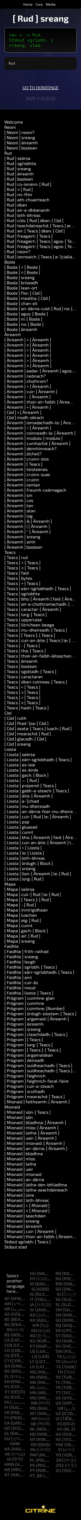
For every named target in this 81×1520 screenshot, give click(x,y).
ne (34, 1423)
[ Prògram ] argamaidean (28, 1055)
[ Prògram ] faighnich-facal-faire (36, 1080)
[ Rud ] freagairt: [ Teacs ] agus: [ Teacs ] (42, 241)
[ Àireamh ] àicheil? (23, 453)
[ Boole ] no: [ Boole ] (24, 324)
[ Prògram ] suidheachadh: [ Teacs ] (38, 1065)
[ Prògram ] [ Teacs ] (23, 1039)
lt (32, 1361)
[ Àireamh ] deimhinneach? (30, 448)
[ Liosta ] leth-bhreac (24, 858)
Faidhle (11, 946)
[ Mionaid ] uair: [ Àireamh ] (30, 1137)
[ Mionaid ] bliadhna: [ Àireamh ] (35, 1122)
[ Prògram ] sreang (22, 1029)
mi (32, 1377)
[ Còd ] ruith (15, 718)
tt (58, 1392)
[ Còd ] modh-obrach (24, 417)
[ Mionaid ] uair (18, 1169)
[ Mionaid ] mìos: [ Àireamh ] (31, 1127)
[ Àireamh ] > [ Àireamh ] (27, 339)
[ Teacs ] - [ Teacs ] (22, 645)
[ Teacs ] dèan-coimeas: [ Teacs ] (35, 681)
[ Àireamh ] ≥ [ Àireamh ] (27, 344)
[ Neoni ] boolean (20, 147)
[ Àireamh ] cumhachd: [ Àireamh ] (37, 443)
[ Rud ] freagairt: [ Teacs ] (28, 235)
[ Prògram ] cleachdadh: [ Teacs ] (36, 1034)
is (32, 1294)
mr (34, 1403)
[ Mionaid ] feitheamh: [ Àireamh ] (37, 1101)
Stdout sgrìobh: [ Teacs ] (27, 1241)
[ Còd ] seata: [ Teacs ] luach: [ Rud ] (38, 728)
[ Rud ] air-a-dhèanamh (27, 210)
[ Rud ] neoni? (17, 251)
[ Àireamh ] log (18, 515)
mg (33, 1371)
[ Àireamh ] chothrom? (26, 381)
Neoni (10, 127)
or (34, 1444)
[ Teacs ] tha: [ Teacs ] (25, 650)
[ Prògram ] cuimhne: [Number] (34, 1008)
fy (6, 1417)
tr (58, 1387)
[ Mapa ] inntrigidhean (26, 909)
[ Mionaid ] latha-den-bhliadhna (35, 1184)
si (59, 1294)
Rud (8, 153)
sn (58, 1314)
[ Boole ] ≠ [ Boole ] (22, 272)
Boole (9, 261)
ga (7, 1422)
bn (10, 1329)
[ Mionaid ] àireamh (23, 1226)
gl (7, 1433)
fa (6, 1402)
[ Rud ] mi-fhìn (18, 194)
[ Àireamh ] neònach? (25, 375)
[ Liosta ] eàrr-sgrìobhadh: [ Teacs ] (38, 759)
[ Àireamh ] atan (20, 510)
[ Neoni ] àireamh (21, 142)
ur (60, 1408)
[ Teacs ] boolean (20, 666)
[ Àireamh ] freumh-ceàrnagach (35, 489)
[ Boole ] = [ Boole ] (22, 267)
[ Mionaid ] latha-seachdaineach (36, 1189)
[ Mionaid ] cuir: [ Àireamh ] (30, 1231)
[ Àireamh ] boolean (23, 547)
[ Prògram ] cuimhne (24, 1003)
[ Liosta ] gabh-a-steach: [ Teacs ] (36, 790)
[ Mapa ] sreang (19, 940)
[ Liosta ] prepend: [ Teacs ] (30, 785)
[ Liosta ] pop (16, 821)
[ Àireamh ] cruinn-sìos (26, 458)
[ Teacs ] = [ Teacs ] (22, 562)
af (7, 1298)
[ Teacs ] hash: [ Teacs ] (26, 707)
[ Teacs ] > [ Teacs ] (22, 697)
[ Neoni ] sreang (19, 137)
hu (33, 1273)
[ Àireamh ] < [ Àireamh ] (27, 350)
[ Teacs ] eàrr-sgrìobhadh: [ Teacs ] (37, 588)
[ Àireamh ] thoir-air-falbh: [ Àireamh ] (41, 401)
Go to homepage (40, 88)
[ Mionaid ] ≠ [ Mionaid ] (27, 1210)
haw (15, 1443)
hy (32, 1278)
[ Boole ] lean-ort (20, 287)
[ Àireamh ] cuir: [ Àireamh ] (30, 391)
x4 (59, 1428)
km (35, 1325)
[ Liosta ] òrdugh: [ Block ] (28, 863)
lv (32, 1366)
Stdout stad (15, 1246)
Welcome (13, 121)
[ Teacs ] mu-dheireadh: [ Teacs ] (35, 629)
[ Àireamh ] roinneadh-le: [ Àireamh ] (40, 432)
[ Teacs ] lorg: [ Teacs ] (25, 614)
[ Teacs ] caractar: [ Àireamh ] (32, 609)
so (58, 1320)
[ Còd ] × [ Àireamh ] (22, 412)
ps (32, 1465)
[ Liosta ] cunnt (18, 832)
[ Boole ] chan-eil (20, 303)
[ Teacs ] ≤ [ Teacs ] (22, 692)
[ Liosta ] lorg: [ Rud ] (24, 878)
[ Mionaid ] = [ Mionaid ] (27, 1205)
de (7, 1371)
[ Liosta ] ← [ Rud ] (21, 780)
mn (33, 1392)
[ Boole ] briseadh (21, 282)
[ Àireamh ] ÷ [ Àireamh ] (27, 427)
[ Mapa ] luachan (20, 915)
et (7, 1391)
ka (32, 1314)
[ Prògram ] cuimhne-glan (29, 998)
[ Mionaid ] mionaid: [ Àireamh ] (34, 1143)
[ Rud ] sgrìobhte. (20, 163)
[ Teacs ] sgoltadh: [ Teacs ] (30, 671)
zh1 (60, 1460)
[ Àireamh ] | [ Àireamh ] (27, 526)
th (60, 1371)
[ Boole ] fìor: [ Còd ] (23, 292)
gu (7, 1438)
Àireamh (12, 334)
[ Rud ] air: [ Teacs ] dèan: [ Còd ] (34, 230)
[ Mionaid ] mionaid (22, 1174)
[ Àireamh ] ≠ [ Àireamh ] (27, 365)
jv (32, 1309)
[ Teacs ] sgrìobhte (22, 593)
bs (7, 1334)
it (32, 1299)
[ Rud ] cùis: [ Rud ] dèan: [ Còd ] (34, 220)
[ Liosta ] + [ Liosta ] (23, 847)
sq (58, 1325)
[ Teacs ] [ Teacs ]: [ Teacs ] (29, 635)
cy (6, 1360)
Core (39, 4)
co (7, 1350)
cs (7, 1355)
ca (7, 1339)
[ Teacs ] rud (16, 557)
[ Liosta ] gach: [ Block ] (26, 775)
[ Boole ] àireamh (20, 329)
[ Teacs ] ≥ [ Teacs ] (22, 702)
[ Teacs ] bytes (18, 578)
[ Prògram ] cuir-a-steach (29, 1086)
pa (33, 1449)
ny (32, 1439)
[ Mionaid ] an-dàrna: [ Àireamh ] (35, 1148)
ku (33, 1340)
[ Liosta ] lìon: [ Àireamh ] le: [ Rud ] (37, 873)
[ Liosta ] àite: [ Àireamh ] (28, 795)
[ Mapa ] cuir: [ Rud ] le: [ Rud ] (32, 894)
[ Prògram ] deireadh (24, 1060)
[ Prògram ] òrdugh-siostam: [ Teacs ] (40, 1013)
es (7, 1386)
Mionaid (12, 1106)
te (58, 1361)
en (7, 1381)
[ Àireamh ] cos (18, 500)
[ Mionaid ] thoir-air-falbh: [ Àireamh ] (41, 1236)
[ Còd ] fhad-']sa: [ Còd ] (26, 723)
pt (32, 1470)
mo (33, 1397)
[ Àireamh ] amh (19, 541)
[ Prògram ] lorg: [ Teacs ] (28, 1044)
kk (32, 1320)
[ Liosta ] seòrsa (19, 754)
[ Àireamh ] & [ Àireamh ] (28, 521)
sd (58, 1288)
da (7, 1365)
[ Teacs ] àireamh (21, 661)
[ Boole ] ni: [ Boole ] (23, 318)
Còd (7, 712)
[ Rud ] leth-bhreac (22, 215)
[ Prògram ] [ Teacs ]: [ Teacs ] (32, 1049)
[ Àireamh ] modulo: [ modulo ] (33, 438)
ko (32, 1335)
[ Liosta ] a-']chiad (21, 801)
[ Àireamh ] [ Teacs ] (23, 464)
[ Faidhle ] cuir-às (21, 982)
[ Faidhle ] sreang (21, 956)
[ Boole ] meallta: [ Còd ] (27, 298)
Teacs (10, 552)
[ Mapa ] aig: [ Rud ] (22, 920)
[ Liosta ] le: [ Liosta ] (24, 852)
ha (7, 1448)
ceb (8, 1345)
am (7, 1303)
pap (34, 1454)
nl (32, 1428)
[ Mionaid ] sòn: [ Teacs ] (27, 1112)
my (34, 1418)
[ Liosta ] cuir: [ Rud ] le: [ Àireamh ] (37, 816)
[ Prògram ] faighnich (25, 1075)
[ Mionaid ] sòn (18, 1117)
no (33, 1434)
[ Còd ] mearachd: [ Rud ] (27, 733)
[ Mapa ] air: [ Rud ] (22, 935)
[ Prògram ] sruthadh (24, 1091)
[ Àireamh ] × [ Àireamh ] (27, 407)
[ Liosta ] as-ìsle (19, 764)
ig (34, 1288)
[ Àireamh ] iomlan (22, 484)
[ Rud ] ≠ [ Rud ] (18, 189)
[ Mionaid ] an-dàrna (24, 1179)
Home (28, 4)
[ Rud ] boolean (18, 178)
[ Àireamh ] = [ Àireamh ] (27, 360)
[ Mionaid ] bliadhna (23, 1153)
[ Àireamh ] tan (18, 505)
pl (32, 1460)
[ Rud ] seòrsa (17, 158)
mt (33, 1413)
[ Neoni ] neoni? (19, 132)
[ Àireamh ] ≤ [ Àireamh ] (27, 355)
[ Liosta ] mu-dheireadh (27, 806)
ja (32, 1304)
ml (33, 1387)
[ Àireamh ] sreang (22, 536)
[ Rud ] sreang (17, 168)
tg (58, 1366)
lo (34, 1356)
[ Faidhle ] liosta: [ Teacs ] (28, 992)
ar (7, 1308)
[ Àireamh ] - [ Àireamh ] (27, 396)
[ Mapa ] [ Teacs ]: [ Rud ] (27, 899)
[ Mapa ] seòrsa (19, 889)
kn (34, 1330)
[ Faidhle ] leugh (19, 961)
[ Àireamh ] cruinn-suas (27, 474)
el (6, 1376)
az (7, 1314)
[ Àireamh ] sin (18, 495)
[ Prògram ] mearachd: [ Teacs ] (34, 1096)
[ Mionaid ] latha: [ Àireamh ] (31, 1132)
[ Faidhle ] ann (18, 977)
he (8, 1453)
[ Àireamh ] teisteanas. (26, 469)
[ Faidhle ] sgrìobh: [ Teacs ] (30, 966)
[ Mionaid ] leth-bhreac (26, 1200)
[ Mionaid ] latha (20, 1163)
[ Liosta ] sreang (19, 868)
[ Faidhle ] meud (19, 987)
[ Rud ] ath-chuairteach (26, 199)
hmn (9, 1464)
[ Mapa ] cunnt (18, 925)
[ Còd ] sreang (17, 743)
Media (51, 4)
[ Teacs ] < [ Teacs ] (22, 686)
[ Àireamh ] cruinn (21, 479)
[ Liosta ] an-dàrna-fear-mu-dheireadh (42, 811)
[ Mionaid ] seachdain (25, 1215)
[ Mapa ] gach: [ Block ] (26, 930)
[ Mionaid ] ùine (19, 1195)
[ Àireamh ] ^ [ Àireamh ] (27, 531)
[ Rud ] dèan (15, 204)
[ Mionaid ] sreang (21, 1220)
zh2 (60, 1465)
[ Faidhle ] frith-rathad (26, 951)
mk (33, 1382)
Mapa (10, 883)
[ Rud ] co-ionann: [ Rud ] (27, 184)
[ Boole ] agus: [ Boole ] (26, 313)
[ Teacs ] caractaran (23, 676)
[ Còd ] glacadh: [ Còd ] (25, 738)
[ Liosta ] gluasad (20, 826)
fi (6, 1407)
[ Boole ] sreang (19, 277)
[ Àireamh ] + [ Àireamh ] (27, 386)
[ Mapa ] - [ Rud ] (20, 904)
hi (9, 1459)
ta (59, 1356)
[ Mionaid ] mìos (19, 1158)
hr (7, 1469)
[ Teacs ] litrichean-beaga (29, 624)
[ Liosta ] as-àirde (21, 769)
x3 (59, 1423)
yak (60, 1444)
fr (7, 1412)
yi (60, 1449)
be (7, 1319)
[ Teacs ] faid (16, 572)
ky (32, 1345)
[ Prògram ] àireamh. (24, 1023)
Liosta (10, 749)
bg (7, 1324)
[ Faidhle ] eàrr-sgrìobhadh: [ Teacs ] (39, 972)
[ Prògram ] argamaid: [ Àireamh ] (36, 1018)
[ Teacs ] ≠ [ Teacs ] (22, 567)
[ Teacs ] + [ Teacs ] (22, 583)
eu (7, 1396)
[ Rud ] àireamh (19, 173)
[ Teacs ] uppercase (23, 619)
